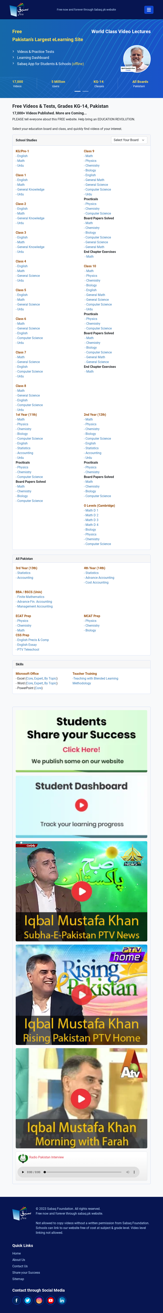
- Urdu (20, 165)
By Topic (50, 678)
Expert (38, 678)
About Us (18, 1260)
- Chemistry (92, 165)
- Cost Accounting (96, 582)
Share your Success (26, 1272)
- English (22, 156)
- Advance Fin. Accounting (34, 602)
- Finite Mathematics (30, 597)
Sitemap (18, 1279)
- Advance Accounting (99, 578)
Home (16, 1253)
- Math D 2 (91, 515)
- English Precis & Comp (32, 640)
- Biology (90, 170)
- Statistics (23, 448)
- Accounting (24, 453)
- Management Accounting (34, 606)
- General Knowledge (30, 189)
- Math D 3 (91, 520)
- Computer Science (29, 338)
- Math (20, 161)
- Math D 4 (91, 525)
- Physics (90, 161)
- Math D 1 (91, 510)
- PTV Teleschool (27, 649)
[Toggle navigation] (148, 10)
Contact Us (20, 1266)
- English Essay (26, 645)
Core (29, 678)
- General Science (28, 276)
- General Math (94, 180)
